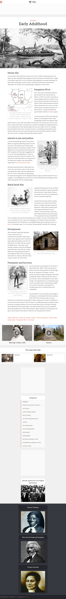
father (34, 318)
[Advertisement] (33, 9)
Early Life (49, 355)
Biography (33, 20)
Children (17, 355)
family (50, 112)
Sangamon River (22, 320)
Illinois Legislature (43, 318)
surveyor (31, 320)
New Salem (53, 318)
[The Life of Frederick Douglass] (33, 552)
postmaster (12, 320)
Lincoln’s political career (23, 162)
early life (22, 318)
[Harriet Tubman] (33, 522)
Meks (15, 597)
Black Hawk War (13, 318)
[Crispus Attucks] (33, 581)
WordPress (26, 597)
